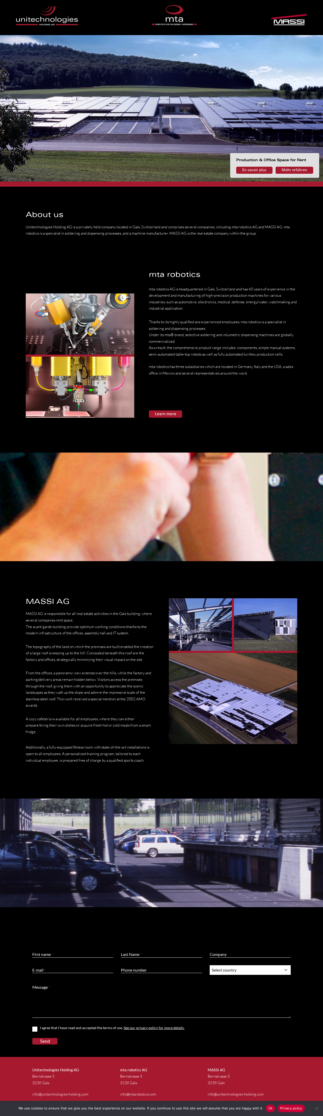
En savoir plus (254, 170)
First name (42, 954)
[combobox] (250, 970)
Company (218, 954)
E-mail (39, 970)
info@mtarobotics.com (138, 1094)
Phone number (134, 970)
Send (45, 1041)
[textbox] (245, 970)
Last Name (131, 954)
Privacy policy (291, 1108)
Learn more (165, 414)
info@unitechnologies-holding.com (60, 1094)
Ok (270, 1108)
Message (41, 987)
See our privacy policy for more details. (154, 1028)
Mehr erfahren (294, 170)
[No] (316, 1108)
